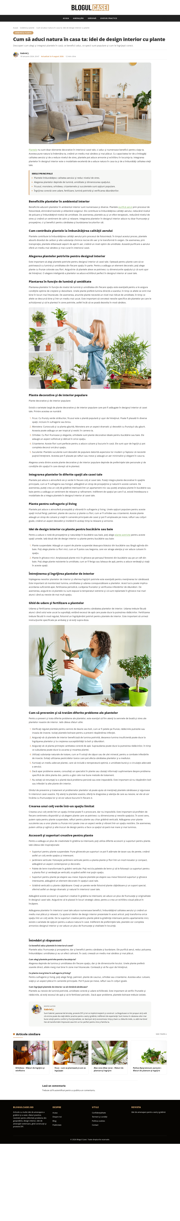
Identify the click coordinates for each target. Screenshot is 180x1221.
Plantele (33, 149)
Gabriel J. (24, 53)
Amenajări (78, 18)
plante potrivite (122, 534)
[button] (164, 18)
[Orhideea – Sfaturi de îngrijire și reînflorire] (31, 1053)
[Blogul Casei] (90, 7)
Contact (95, 1125)
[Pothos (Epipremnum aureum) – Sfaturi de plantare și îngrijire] (149, 1053)
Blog (54, 1121)
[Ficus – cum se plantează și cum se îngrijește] (70, 1053)
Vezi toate (160, 1034)
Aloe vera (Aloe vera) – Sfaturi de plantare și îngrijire (108, 1069)
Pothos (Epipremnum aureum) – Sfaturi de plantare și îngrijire (147, 1069)
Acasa (66, 18)
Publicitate (57, 1125)
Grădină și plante (27, 28)
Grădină (92, 18)
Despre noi (57, 1116)
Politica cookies (98, 1121)
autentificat (59, 1090)
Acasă (15, 28)
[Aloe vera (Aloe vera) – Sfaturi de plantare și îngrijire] (110, 1053)
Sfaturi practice (108, 18)
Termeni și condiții (99, 1116)
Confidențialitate (99, 1112)
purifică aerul (125, 207)
